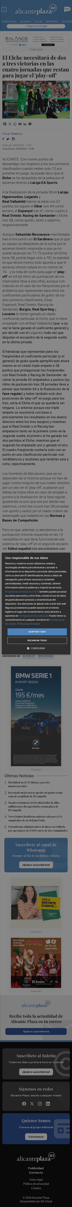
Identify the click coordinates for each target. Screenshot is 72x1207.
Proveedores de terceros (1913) (22, 591)
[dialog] (36, 603)
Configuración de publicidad (33, 615)
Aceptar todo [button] (37, 631)
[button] (36, 648)
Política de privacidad (28, 624)
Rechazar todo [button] (37, 640)
